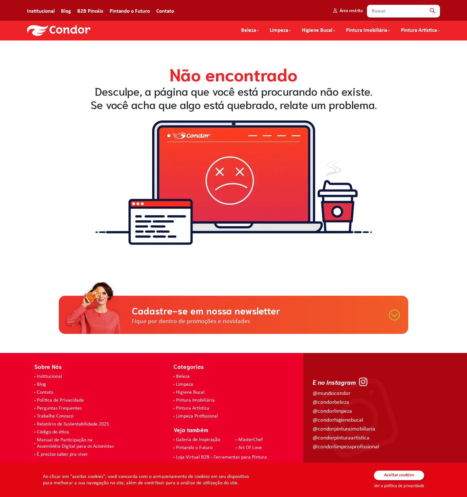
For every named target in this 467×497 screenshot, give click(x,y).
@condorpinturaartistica (341, 438)
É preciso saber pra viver (62, 454)
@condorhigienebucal (338, 420)
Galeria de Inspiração (198, 439)
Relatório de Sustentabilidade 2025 (73, 424)
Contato (165, 11)
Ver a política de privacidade (399, 486)
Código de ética (53, 432)
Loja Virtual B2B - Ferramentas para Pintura (221, 457)
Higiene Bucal (317, 30)
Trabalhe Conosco (55, 416)
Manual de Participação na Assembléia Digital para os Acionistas (75, 443)
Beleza (248, 30)
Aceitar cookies (399, 475)
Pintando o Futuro (130, 11)
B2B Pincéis (90, 11)
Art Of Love (250, 447)
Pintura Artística (419, 30)
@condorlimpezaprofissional (346, 447)
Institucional (41, 11)
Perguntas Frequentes (59, 408)
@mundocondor (331, 393)
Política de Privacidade (60, 400)
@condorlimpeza (332, 411)
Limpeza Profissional (197, 416)
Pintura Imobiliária (366, 30)
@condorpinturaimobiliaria (344, 429)
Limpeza (184, 384)
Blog (66, 11)
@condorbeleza (331, 402)
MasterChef (250, 439)
